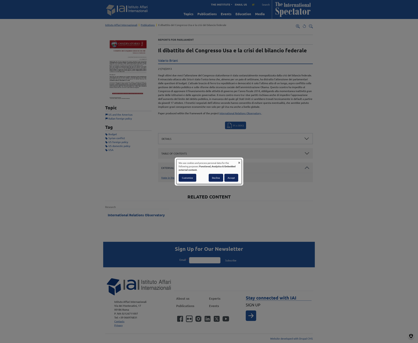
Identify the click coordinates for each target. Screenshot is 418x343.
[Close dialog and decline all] (239, 161)
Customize (187, 177)
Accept (231, 177)
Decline (216, 177)
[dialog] (209, 171)
